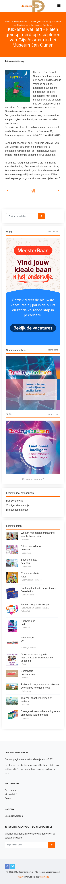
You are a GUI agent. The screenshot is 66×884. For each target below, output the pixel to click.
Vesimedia (44, 877)
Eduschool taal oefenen (29, 561)
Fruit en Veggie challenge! (35, 604)
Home (7, 22)
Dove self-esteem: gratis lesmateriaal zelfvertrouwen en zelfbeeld (37, 657)
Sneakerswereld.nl (14, 816)
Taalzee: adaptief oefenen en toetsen (36, 700)
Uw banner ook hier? (33, 479)
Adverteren (10, 790)
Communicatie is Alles (30, 575)
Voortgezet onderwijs (17, 505)
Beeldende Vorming (15, 61)
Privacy (20, 877)
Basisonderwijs (14, 500)
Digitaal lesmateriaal (17, 509)
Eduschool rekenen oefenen (31, 548)
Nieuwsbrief (10, 794)
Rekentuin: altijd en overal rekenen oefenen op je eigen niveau (40, 686)
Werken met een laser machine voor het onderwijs (38, 534)
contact (28, 769)
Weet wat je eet (27, 639)
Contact (8, 798)
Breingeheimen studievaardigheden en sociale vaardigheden (40, 713)
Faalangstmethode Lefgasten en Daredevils (38, 590)
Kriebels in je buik (28, 623)
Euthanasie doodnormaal (28, 673)
